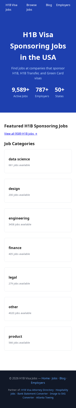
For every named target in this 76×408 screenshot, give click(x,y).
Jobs (54, 378)
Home (46, 378)
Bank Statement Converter (32, 393)
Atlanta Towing (44, 397)
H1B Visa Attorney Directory (37, 390)
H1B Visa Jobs (11, 7)
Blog (49, 5)
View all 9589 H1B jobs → (20, 134)
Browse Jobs (32, 7)
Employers (63, 5)
